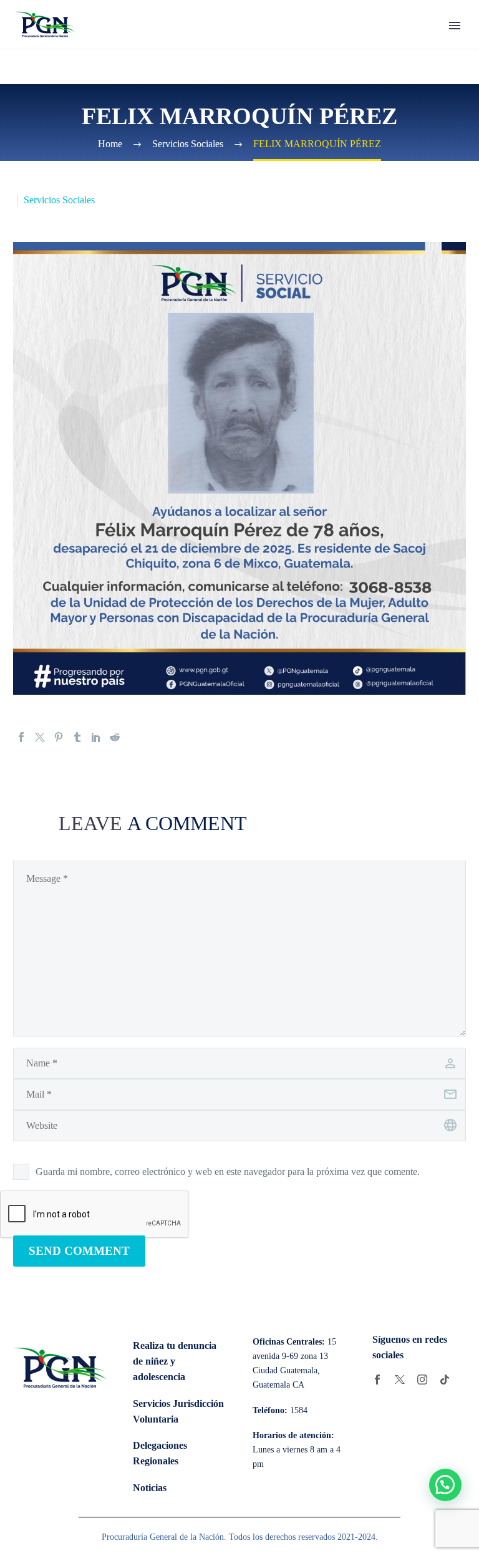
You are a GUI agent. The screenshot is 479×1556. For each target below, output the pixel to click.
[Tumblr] (77, 737)
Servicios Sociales (59, 200)
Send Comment (79, 1250)
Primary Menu (454, 25)
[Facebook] (21, 737)
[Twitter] (40, 737)
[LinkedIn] (96, 737)
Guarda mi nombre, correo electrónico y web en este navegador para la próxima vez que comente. (228, 1171)
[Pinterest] (59, 737)
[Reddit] (115, 737)
